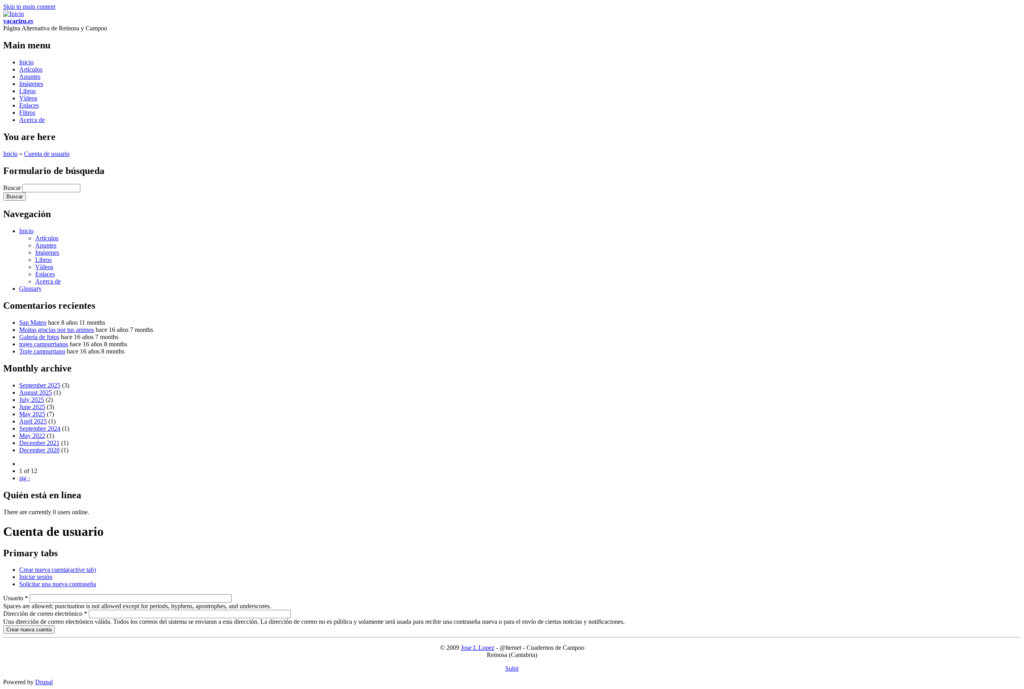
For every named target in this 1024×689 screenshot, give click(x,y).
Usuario (15, 598)
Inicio (26, 62)
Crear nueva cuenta (57, 569)
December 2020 (39, 450)
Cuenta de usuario (47, 153)
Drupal (44, 682)
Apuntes (29, 76)
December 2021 (39, 442)
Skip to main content (29, 6)
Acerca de (32, 119)
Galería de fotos (39, 337)
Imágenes (31, 83)
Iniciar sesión (35, 576)
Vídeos (28, 98)
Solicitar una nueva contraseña (57, 584)
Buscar (12, 187)
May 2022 (32, 435)
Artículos (30, 69)
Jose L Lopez (477, 647)
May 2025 (32, 414)
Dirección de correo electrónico (45, 613)
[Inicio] (13, 13)
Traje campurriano (42, 351)
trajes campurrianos (43, 344)
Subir (512, 668)
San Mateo (32, 322)
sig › (24, 478)
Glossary (30, 288)
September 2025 (39, 385)
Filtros (27, 112)
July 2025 (31, 399)
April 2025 (33, 421)
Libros (27, 91)
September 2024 (39, 428)
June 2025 (32, 406)
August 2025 (35, 392)
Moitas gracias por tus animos (56, 329)
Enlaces (29, 105)
